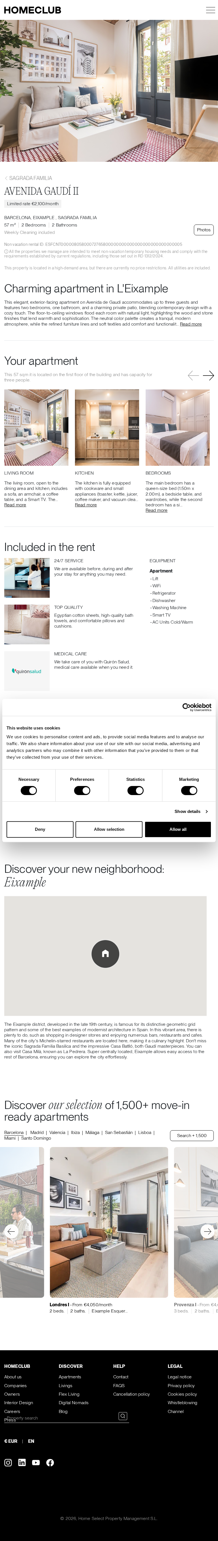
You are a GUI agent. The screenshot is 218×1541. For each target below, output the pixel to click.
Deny (40, 829)
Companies (15, 1385)
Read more (191, 324)
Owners (12, 1394)
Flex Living (69, 1394)
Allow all (177, 829)
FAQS (119, 1385)
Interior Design (18, 1402)
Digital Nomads (74, 1402)
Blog (63, 1411)
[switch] (82, 790)
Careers (12, 1411)
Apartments (70, 1376)
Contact (120, 1376)
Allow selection (109, 829)
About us (13, 1376)
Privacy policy (181, 1385)
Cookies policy (182, 1394)
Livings (65, 1385)
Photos (204, 229)
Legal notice (180, 1376)
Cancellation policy (131, 1394)
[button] (208, 375)
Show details (187, 811)
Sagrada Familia (30, 178)
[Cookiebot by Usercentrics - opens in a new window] (186, 707)
